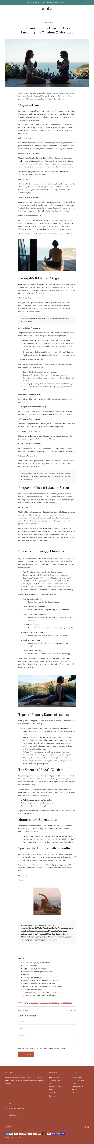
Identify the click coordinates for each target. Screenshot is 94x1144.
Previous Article (23, 1010)
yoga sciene (43, 1003)
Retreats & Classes (55, 1086)
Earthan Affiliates (78, 1080)
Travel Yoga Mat (55, 1080)
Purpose (52, 1096)
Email (22, 1026)
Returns (74, 1090)
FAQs (73, 1093)
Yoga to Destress (66, 1003)
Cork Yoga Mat (54, 1077)
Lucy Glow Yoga (51, 940)
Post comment (26, 1054)
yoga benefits (33, 1003)
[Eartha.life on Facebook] (85, 1127)
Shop (51, 1083)
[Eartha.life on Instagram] (88, 1127)
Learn (51, 1090)
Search (74, 1083)
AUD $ (8, 1126)
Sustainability (77, 1077)
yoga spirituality (54, 1003)
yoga (26, 1003)
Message (23, 1033)
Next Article (71, 1010)
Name (22, 1019)
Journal (52, 1093)
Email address (11, 1112)
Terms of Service (77, 1086)
